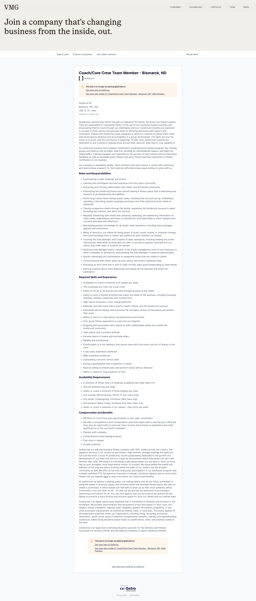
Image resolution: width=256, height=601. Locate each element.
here (105, 476)
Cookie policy (134, 595)
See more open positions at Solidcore (128, 566)
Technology (195, 7)
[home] (11, 7)
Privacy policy (122, 595)
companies (82, 54)
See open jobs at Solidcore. (98, 90)
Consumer (175, 7)
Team (232, 7)
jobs (63, 54)
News (246, 7)
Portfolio (216, 7)
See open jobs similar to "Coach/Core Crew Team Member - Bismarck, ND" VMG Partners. (125, 94)
